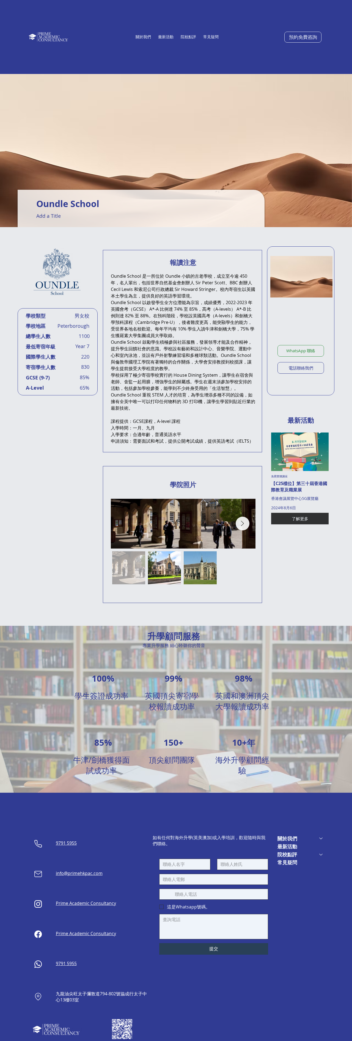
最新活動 (287, 846)
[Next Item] (242, 523)
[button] (143, 36)
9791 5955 (66, 843)
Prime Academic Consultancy (86, 903)
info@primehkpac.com (79, 873)
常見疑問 (287, 862)
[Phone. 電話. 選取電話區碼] (168, 894)
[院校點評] (321, 854)
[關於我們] (321, 838)
